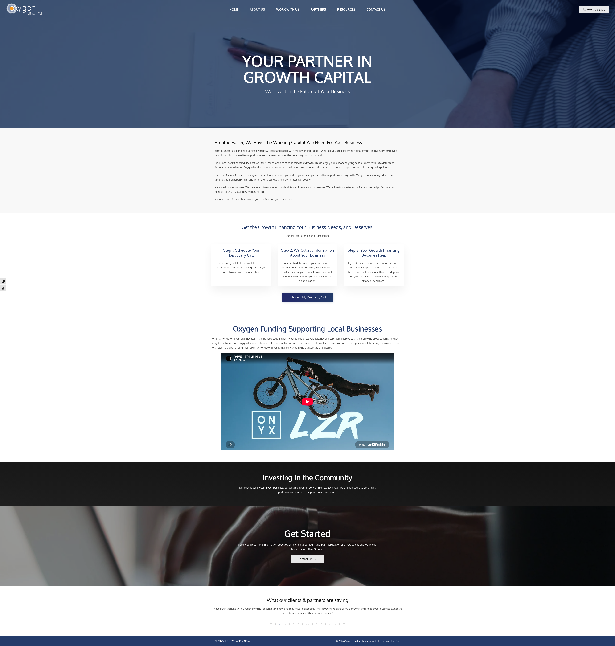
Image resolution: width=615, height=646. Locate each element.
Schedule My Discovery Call (307, 297)
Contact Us (376, 9)
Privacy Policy (224, 641)
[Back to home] (24, 9)
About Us (257, 9)
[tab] (271, 624)
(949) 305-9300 (595, 9)
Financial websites (371, 641)
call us (355, 544)
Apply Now (243, 641)
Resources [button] (346, 9)
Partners (318, 9)
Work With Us (287, 9)
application (333, 544)
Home (234, 9)
